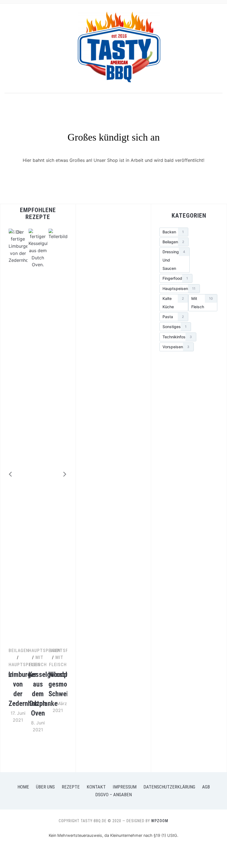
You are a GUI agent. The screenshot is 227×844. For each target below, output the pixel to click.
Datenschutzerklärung (169, 787)
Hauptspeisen (25, 664)
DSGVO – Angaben (113, 794)
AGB (206, 787)
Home (23, 787)
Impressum (124, 787)
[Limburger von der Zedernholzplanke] (18, 232)
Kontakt (96, 787)
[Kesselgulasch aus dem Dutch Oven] (38, 232)
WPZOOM (159, 821)
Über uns (45, 787)
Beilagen (19, 650)
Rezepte (71, 787)
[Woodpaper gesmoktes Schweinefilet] (57, 232)
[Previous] (8, 474)
